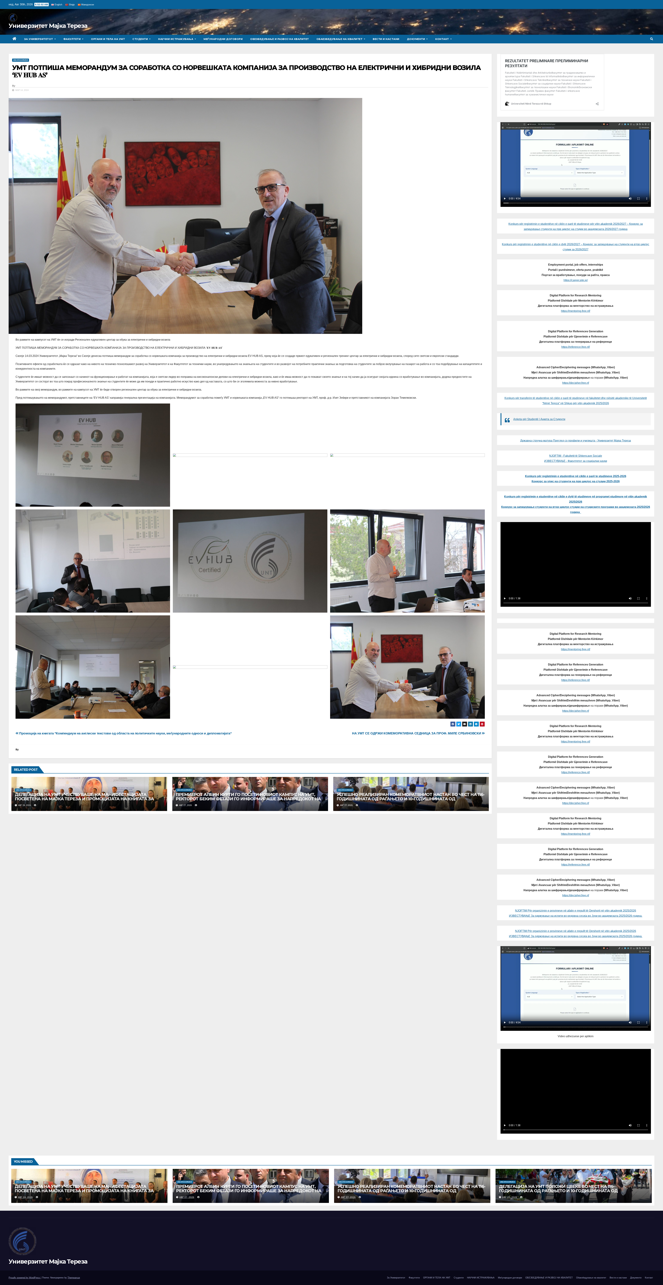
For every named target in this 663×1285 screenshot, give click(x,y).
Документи (416, 39)
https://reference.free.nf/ (575, 346)
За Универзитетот (39, 39)
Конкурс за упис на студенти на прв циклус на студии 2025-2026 (576, 481)
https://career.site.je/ (576, 280)
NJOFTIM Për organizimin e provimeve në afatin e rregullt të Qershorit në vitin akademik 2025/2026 (575, 910)
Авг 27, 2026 (186, 1197)
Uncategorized (20, 60)
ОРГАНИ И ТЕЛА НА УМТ (108, 39)
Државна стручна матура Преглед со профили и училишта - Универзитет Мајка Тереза (575, 440)
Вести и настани (386, 39)
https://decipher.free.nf (575, 382)
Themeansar (74, 1277)
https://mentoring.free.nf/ (575, 310)
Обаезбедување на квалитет (339, 39)
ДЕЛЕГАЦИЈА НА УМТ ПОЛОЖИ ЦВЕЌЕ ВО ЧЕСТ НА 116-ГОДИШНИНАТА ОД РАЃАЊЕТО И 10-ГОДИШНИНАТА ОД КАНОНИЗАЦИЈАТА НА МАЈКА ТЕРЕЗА (558, 1191)
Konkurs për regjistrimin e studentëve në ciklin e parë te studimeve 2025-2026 (575, 476)
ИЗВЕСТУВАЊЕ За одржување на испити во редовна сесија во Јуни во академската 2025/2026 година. (575, 915)
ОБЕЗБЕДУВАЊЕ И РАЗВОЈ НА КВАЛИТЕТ (279, 39)
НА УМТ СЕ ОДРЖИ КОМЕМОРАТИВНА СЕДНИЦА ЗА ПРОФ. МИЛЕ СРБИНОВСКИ (417, 733)
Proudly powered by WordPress (25, 1277)
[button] (651, 38)
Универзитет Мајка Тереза (48, 25)
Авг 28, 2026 (25, 1197)
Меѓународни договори (223, 39)
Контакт (442, 39)
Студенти (140, 39)
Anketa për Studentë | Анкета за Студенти (539, 419)
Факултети (72, 39)
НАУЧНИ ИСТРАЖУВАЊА (176, 39)
